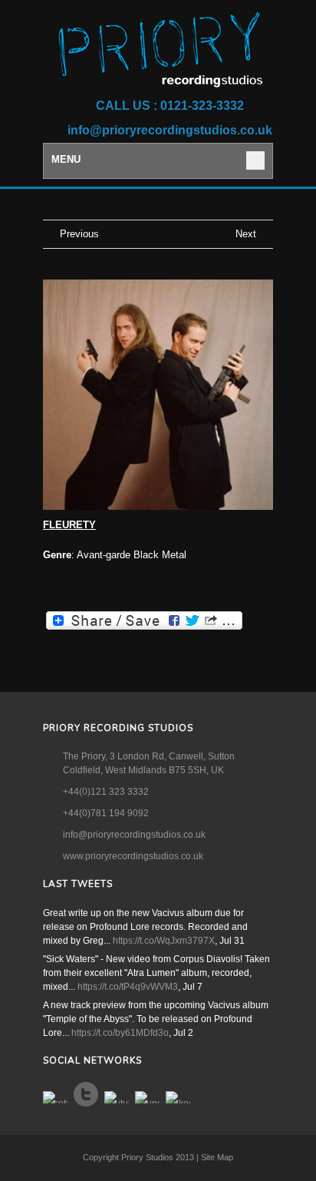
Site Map (217, 1157)
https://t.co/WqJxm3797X (164, 940)
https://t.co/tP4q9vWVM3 (127, 986)
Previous (79, 234)
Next (245, 234)
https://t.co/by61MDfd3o (120, 1032)
